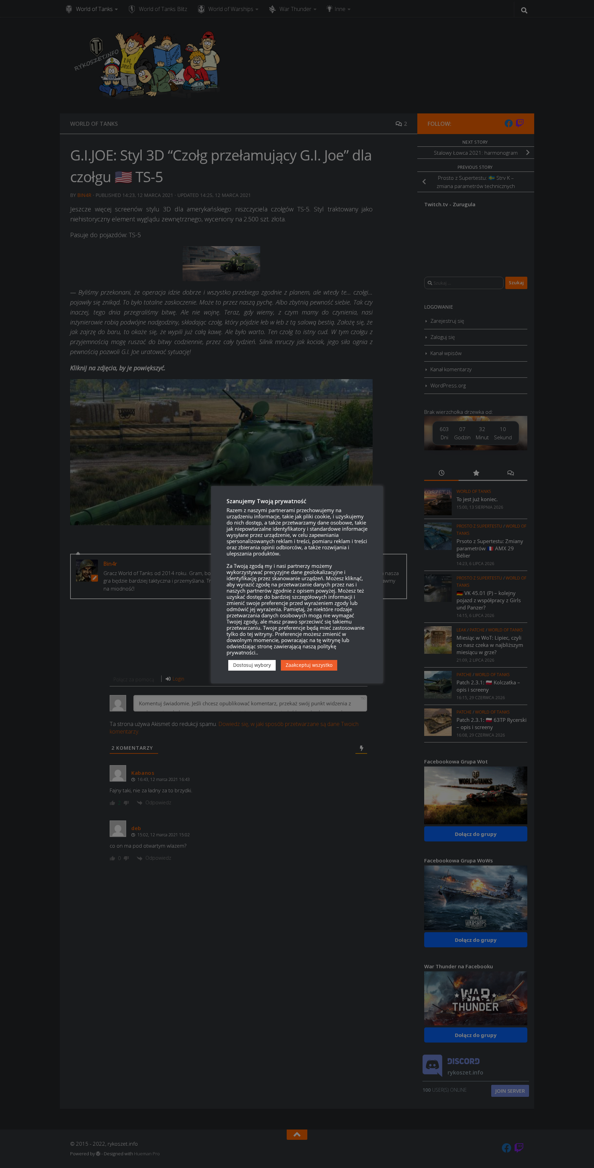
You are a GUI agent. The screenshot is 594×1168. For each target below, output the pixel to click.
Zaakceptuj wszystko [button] (309, 665)
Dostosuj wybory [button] (252, 665)
